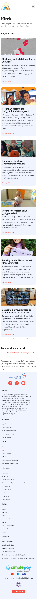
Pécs (3, 515)
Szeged (4, 509)
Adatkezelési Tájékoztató (10, 463)
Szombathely (6, 529)
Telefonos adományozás (9, 431)
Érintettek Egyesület (8, 551)
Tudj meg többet (7, 81)
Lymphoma (5, 476)
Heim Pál (4, 522)
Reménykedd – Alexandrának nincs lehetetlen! (17, 261)
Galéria (4, 457)
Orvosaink (5, 447)
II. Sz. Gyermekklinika (8, 525)
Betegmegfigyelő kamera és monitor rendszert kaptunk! (16, 311)
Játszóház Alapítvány (8, 545)
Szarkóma (5, 493)
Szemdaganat (6, 499)
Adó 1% (4, 424)
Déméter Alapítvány (8, 548)
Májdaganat (5, 496)
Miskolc (4, 532)
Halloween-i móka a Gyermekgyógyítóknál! (13, 162)
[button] (33, 6)
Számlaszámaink (7, 427)
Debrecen (5, 512)
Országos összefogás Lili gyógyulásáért (15, 212)
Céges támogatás (7, 437)
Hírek (3, 450)
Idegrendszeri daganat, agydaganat (13, 483)
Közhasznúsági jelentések (10, 460)
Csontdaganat (6, 489)
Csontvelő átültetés (8, 479)
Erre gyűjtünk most (8, 434)
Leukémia (5, 473)
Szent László (6, 519)
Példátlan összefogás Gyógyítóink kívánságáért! (15, 110)
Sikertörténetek (6, 453)
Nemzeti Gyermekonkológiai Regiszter (14, 555)
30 (27, 339)
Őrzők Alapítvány (7, 542)
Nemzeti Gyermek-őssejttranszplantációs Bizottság (18, 558)
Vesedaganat (6, 486)
